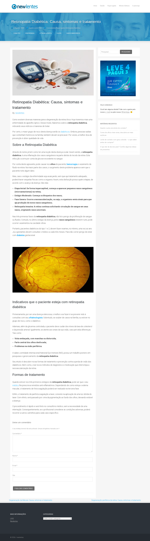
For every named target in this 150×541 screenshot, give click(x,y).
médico (15, 385)
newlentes (19, 113)
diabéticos (65, 132)
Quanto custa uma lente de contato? (113, 128)
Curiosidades (51, 28)
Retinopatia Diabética (73, 28)
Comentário (17, 433)
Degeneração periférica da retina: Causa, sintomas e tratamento (116, 500)
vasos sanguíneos (73, 33)
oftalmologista (45, 33)
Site (13, 475)
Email (14, 465)
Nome (15, 456)
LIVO (12, 519)
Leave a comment (35, 28)
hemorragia (29, 33)
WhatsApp (125, 112)
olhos (59, 33)
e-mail (107, 112)
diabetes (17, 33)
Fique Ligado (60, 28)
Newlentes (14, 521)
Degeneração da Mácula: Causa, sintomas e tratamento (30, 500)
